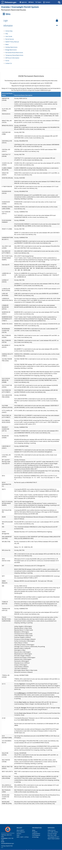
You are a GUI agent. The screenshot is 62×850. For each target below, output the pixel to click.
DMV (18, 837)
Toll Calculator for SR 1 (53, 837)
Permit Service (9, 39)
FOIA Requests (36, 835)
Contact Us (8, 63)
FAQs (18, 835)
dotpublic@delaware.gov (7, 843)
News (32, 2)
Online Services (52, 830)
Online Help (8, 31)
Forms (7, 60)
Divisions (19, 833)
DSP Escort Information (12, 58)
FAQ (6, 34)
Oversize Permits (52, 833)
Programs (34, 832)
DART (21, 837)
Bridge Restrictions (11, 50)
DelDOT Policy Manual (12, 42)
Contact (47, 2)
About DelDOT (20, 830)
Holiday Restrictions (11, 47)
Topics (39, 2)
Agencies (24, 2)
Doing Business (36, 833)
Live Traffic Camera (53, 832)
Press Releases (21, 832)
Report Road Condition (54, 838)
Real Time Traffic (52, 835)
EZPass (27, 837)
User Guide (8, 36)
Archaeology (35, 837)
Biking (33, 830)
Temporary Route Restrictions (14, 55)
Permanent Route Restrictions (14, 52)
